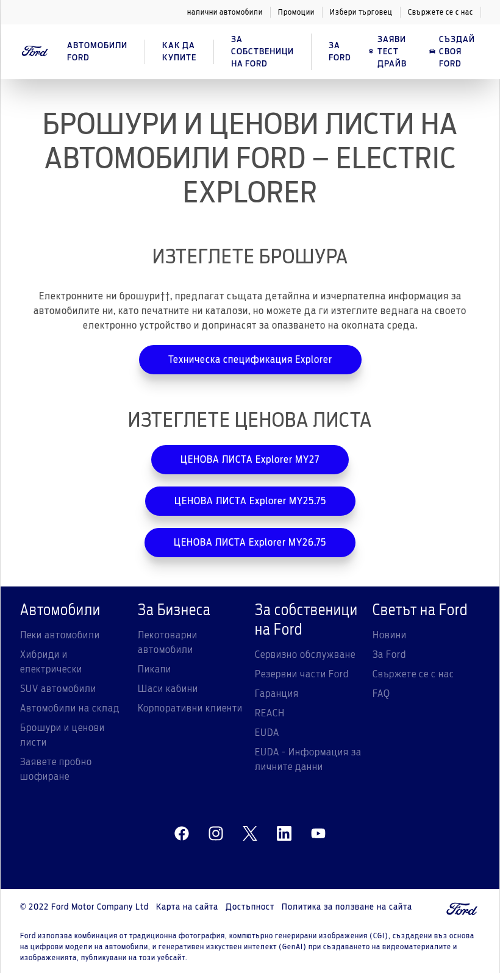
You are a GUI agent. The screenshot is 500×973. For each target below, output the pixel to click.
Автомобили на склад (70, 708)
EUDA (267, 733)
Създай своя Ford (457, 51)
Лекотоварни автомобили (168, 642)
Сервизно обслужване (305, 655)
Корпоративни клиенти (190, 708)
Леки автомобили (60, 635)
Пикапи (154, 669)
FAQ (381, 694)
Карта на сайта (187, 907)
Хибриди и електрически (51, 662)
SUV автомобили (58, 689)
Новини (390, 635)
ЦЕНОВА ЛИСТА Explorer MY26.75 (250, 542)
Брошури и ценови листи (62, 735)
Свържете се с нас (440, 12)
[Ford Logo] (35, 51)
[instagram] (216, 834)
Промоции (296, 12)
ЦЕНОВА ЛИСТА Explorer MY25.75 (250, 501)
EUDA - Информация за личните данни (308, 759)
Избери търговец (361, 12)
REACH (270, 713)
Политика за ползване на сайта (347, 907)
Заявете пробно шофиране (56, 769)
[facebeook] (181, 834)
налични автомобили (225, 12)
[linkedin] (284, 834)
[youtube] (318, 834)
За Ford (389, 655)
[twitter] (250, 834)
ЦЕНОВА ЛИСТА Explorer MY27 (250, 460)
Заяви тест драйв (392, 51)
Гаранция (277, 694)
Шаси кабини (168, 689)
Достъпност (250, 907)
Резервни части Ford (302, 674)
